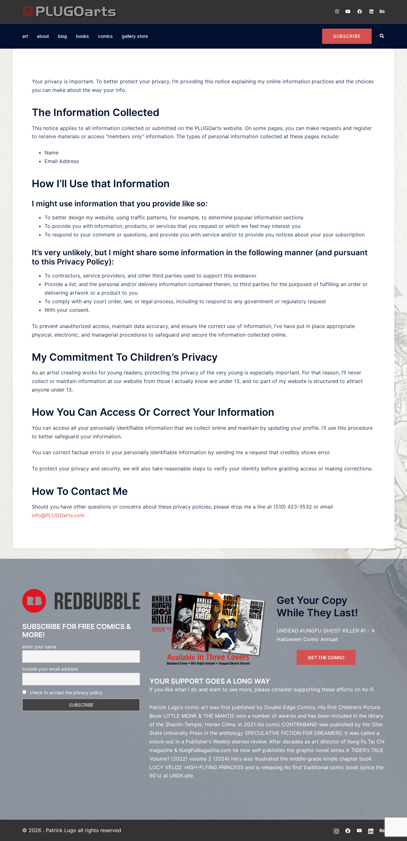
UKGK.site (181, 775)
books (82, 36)
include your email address (50, 669)
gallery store (135, 36)
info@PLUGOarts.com (58, 515)
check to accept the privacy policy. (67, 692)
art (25, 36)
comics (105, 36)
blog (62, 36)
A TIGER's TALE (364, 750)
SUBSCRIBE (347, 36)
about (43, 36)
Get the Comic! (326, 657)
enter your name (39, 646)
